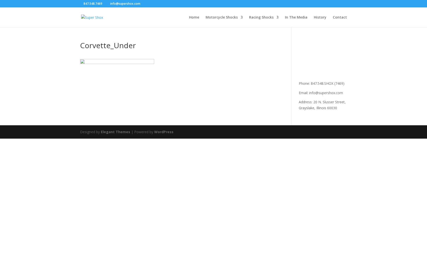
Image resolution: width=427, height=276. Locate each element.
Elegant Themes (115, 131)
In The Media (296, 18)
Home (194, 18)
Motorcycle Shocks (222, 18)
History (320, 18)
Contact (340, 18)
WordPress (163, 131)
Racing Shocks (261, 18)
